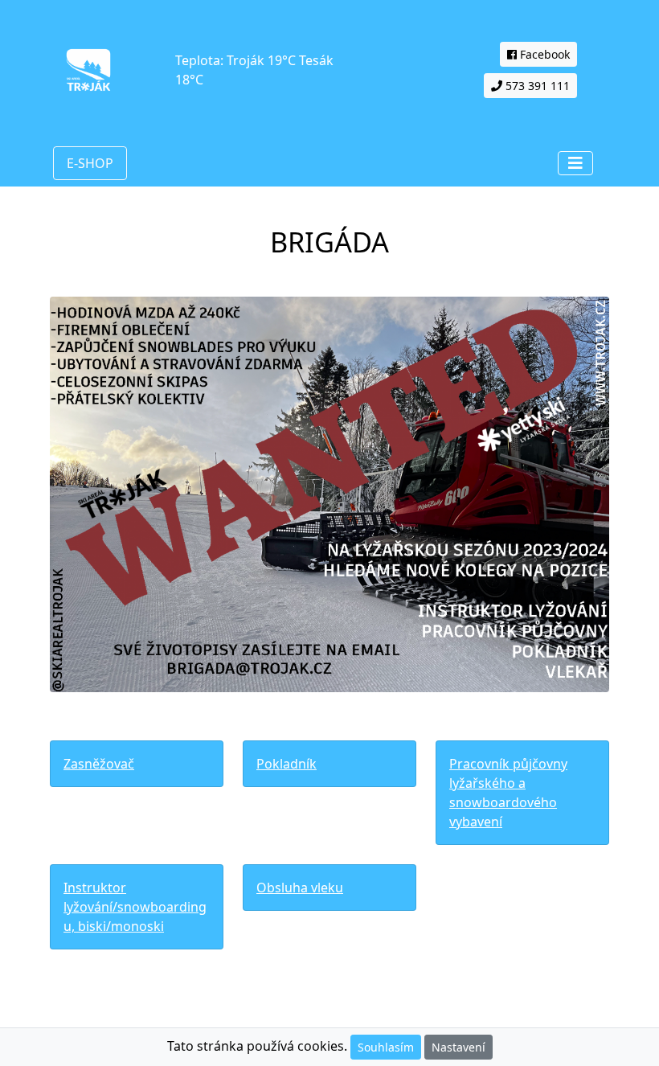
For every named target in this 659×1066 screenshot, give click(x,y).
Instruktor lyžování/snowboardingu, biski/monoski (135, 907)
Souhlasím (386, 1047)
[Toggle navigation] (575, 163)
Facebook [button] (543, 54)
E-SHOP (90, 163)
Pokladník (286, 764)
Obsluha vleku (299, 887)
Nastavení (458, 1047)
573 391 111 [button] (536, 85)
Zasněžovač (98, 764)
